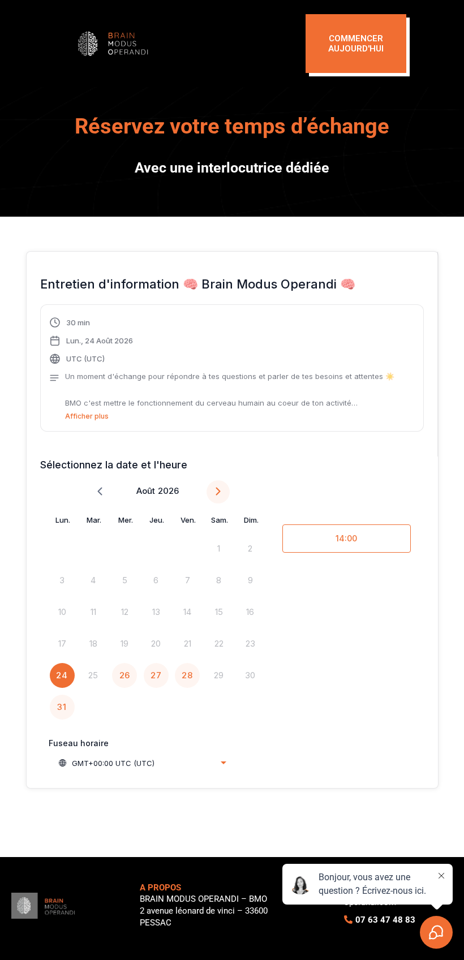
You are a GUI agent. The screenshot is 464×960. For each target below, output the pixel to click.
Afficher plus (87, 416)
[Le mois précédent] (99, 491)
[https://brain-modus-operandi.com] (182, 44)
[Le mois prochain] (218, 491)
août (145, 490)
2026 (168, 490)
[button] (221, 369)
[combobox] (142, 763)
